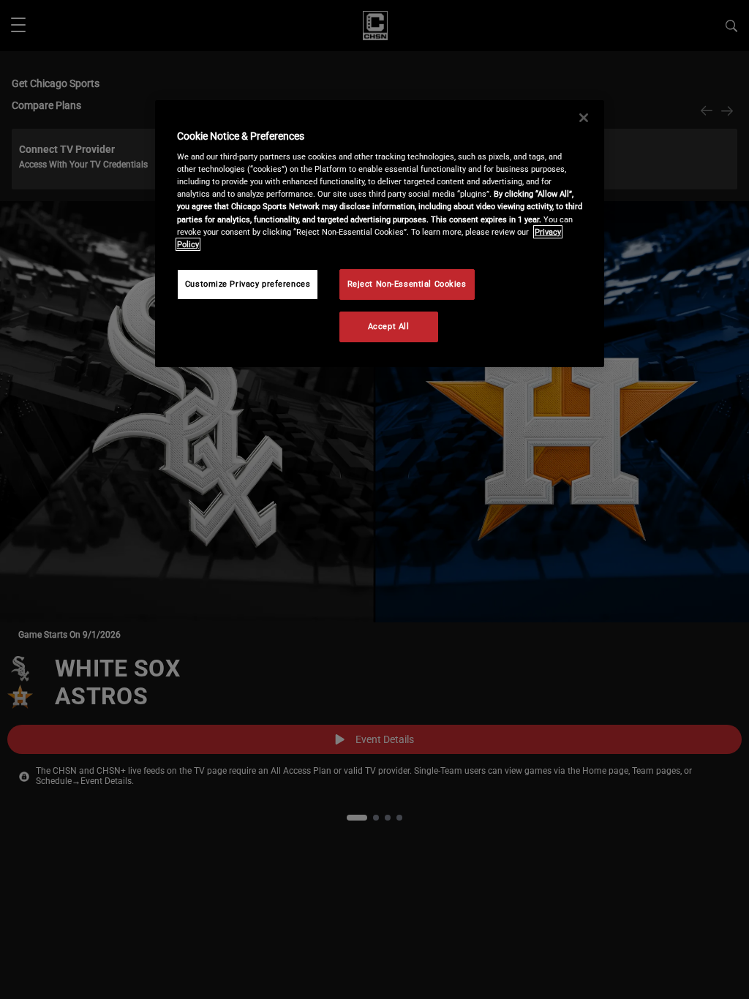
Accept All (389, 326)
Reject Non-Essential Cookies (407, 284)
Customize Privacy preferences (248, 284)
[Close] (584, 118)
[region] (379, 233)
